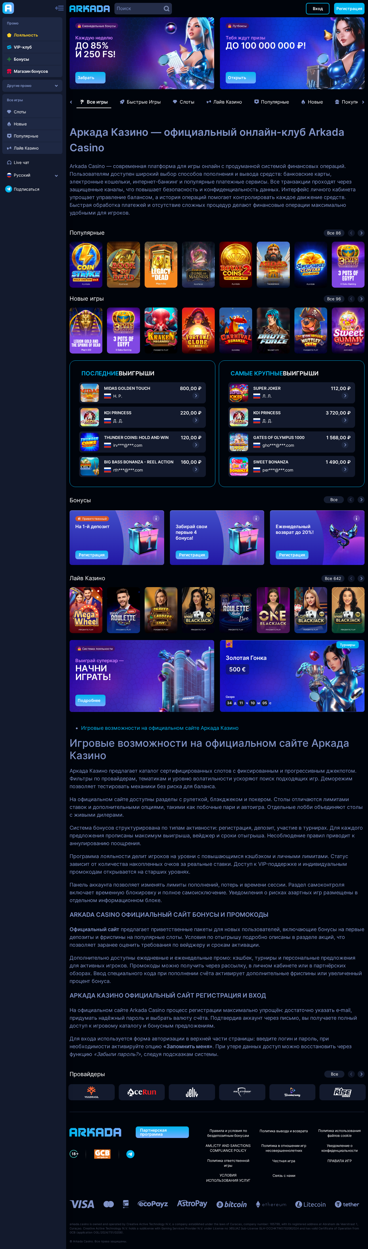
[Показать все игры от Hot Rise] (342, 1092)
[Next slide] (360, 102)
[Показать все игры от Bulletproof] (242, 1092)
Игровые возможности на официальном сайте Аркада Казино (160, 728)
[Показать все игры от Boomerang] (292, 1092)
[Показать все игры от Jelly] (192, 1092)
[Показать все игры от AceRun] (142, 1092)
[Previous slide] (74, 102)
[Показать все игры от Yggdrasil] (91, 1092)
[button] (195, 80)
